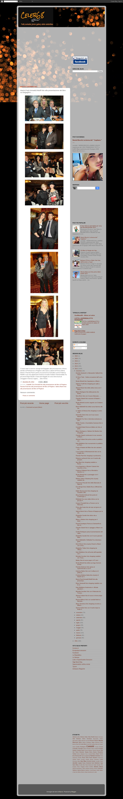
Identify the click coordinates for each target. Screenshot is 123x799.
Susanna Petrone (93, 768)
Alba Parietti (91, 737)
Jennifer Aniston (91, 761)
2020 (76, 358)
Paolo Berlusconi (89, 764)
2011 (76, 641)
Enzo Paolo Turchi (98, 754)
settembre (79, 617)
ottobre (78, 615)
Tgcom (75, 666)
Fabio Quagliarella (85, 755)
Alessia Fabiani (94, 740)
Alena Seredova (87, 738)
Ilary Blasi (83, 761)
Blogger (73, 791)
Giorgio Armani (89, 759)
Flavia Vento (85, 757)
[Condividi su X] (43, 382)
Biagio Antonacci (96, 742)
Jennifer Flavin (99, 761)
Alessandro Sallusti (77, 740)
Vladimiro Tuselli (89, 770)
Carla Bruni (83, 744)
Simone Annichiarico (77, 768)
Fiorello (79, 757)
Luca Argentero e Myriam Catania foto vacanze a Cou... (87, 467)
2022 (76, 356)
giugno (78, 625)
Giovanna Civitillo (98, 759)
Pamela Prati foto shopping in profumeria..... (89, 455)
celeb (95, 772)
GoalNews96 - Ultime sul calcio (85, 315)
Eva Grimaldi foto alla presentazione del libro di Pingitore (49, 384)
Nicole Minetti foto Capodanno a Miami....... (89, 381)
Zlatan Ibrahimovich (89, 772)
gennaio (78, 638)
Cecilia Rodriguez (81, 746)
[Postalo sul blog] (41, 382)
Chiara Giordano (87, 748)
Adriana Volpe (84, 737)
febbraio (79, 635)
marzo (78, 633)
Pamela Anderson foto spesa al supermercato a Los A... (85, 567)
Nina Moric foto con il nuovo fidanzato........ (89, 396)
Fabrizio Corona (95, 755)
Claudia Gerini (81, 750)
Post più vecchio (61, 403)
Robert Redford (89, 766)
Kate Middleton (96, 763)
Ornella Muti (82, 764)
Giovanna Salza (76, 761)
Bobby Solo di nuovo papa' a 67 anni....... (88, 560)
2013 (76, 366)
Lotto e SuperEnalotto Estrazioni (82, 659)
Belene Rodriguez (87, 742)
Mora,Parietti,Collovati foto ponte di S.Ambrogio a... (86, 495)
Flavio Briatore (93, 757)
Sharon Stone (98, 766)
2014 (76, 363)
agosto (78, 620)
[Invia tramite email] (39, 382)
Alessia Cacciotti (86, 740)
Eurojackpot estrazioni (79, 650)
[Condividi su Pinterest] (47, 382)
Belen (80, 742)
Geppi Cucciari (81, 759)
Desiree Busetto (96, 750)
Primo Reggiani (81, 766)
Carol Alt (89, 744)
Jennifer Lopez (77, 763)
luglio (78, 622)
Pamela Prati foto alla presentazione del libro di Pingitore (37, 386)
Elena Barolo (93, 752)
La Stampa (76, 657)
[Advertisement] (61, 41)
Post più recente (27, 403)
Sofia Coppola (85, 768)
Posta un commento (29, 395)
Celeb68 (28, 384)
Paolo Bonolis (97, 764)
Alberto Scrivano (99, 736)
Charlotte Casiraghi (78, 748)
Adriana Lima (76, 737)
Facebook (76, 653)
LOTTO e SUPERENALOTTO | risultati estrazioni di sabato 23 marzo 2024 (90, 323)
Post (76, 344)
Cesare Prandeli (99, 746)
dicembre (79, 371)
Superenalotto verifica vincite (81, 664)
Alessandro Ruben (98, 738)
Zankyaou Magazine (79, 669)
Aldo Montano (77, 738)
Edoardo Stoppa (84, 752)
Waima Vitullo (96, 770)
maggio (78, 627)
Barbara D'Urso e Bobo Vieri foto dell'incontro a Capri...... (90, 261)
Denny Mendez (88, 750)
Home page (44, 403)
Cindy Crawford (94, 748)
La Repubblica (77, 655)
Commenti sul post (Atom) (34, 407)
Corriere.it (76, 648)
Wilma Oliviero (81, 772)
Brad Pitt (78, 744)
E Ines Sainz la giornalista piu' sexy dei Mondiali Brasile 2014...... (91, 226)
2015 (76, 361)
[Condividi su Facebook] (45, 382)
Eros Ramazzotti (77, 755)
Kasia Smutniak (87, 763)
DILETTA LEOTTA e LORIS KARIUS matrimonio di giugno (85, 333)
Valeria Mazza (81, 770)
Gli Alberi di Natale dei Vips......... (90, 250)
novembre (79, 612)
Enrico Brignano (81, 754)
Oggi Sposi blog (80, 331)
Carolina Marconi (95, 744)
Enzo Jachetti (88, 754)
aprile (78, 630)
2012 (76, 368)
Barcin (61, 791)
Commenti (78, 348)
